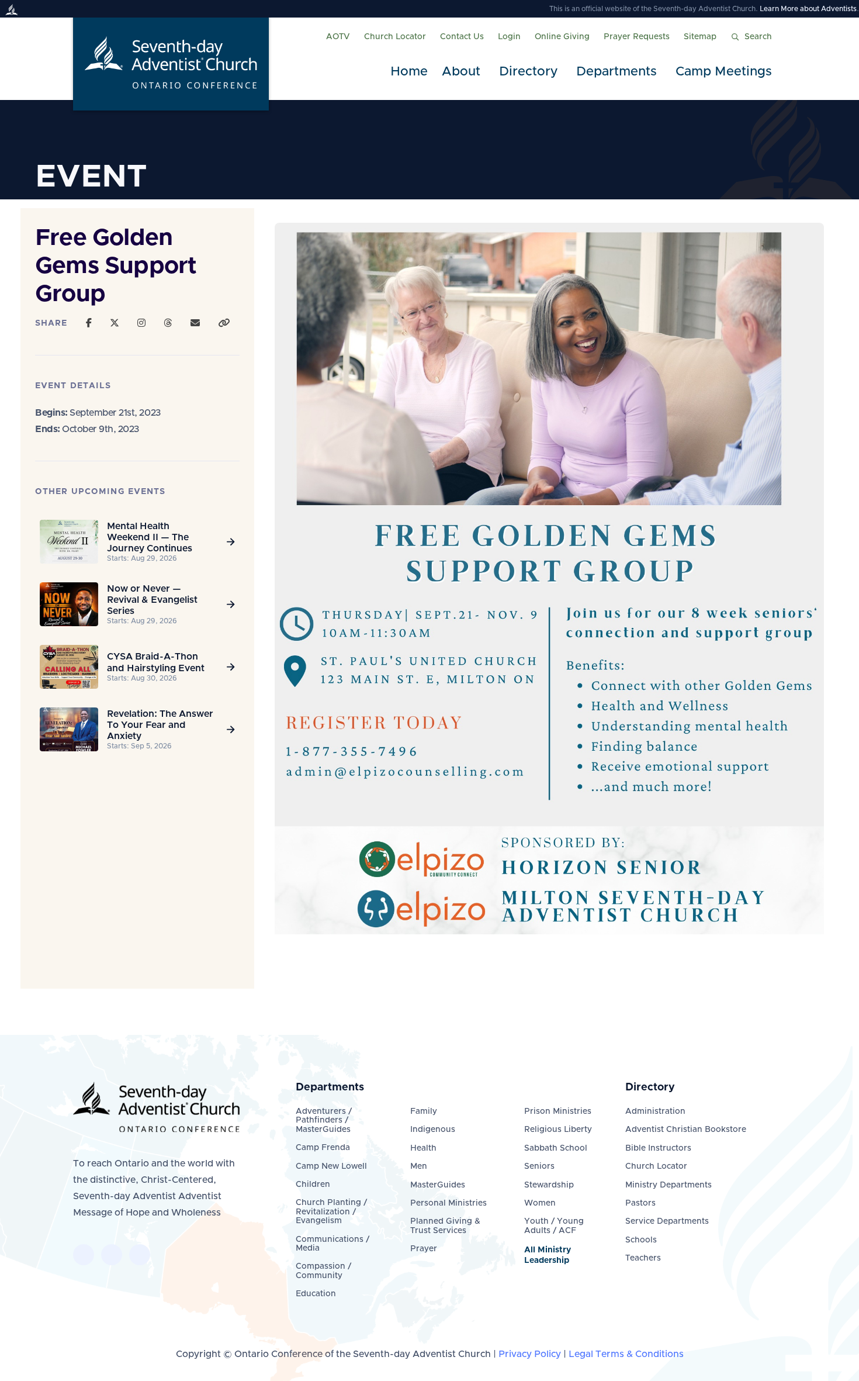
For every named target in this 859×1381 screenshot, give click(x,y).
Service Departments (667, 1221)
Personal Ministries (448, 1203)
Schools (641, 1240)
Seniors (539, 1166)
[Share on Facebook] (89, 323)
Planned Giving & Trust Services (445, 1225)
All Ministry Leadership (547, 1255)
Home (409, 71)
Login (509, 37)
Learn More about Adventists (808, 8)
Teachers (643, 1258)
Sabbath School (555, 1148)
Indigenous (432, 1129)
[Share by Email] (195, 323)
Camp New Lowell (331, 1166)
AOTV (338, 37)
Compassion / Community (323, 1270)
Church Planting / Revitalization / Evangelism (331, 1212)
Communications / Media (332, 1243)
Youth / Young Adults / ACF (554, 1225)
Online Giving (562, 37)
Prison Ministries (557, 1111)
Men (418, 1166)
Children (313, 1184)
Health (423, 1148)
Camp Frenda (323, 1148)
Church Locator (395, 37)
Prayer (423, 1249)
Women (540, 1203)
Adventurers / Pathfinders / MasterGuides (324, 1120)
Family (423, 1111)
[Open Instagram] (141, 323)
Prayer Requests (637, 37)
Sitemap (700, 37)
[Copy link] (224, 323)
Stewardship (549, 1185)
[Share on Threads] (168, 323)
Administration (655, 1111)
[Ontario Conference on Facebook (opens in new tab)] (83, 1254)
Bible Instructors (658, 1148)
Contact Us (462, 37)
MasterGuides (437, 1185)
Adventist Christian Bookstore (685, 1129)
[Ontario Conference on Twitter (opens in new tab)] (111, 1254)
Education (316, 1294)
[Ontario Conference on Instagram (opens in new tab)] (139, 1254)
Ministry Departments (668, 1185)
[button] (463, 72)
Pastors (640, 1203)
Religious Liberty (558, 1129)
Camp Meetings (724, 71)
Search (758, 37)
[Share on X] (114, 323)
